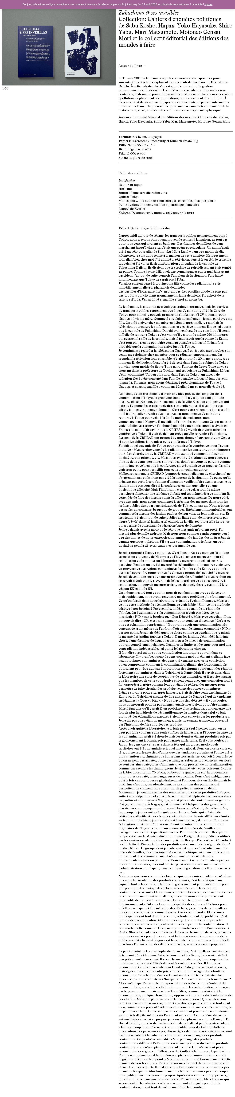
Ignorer (208, 4)
